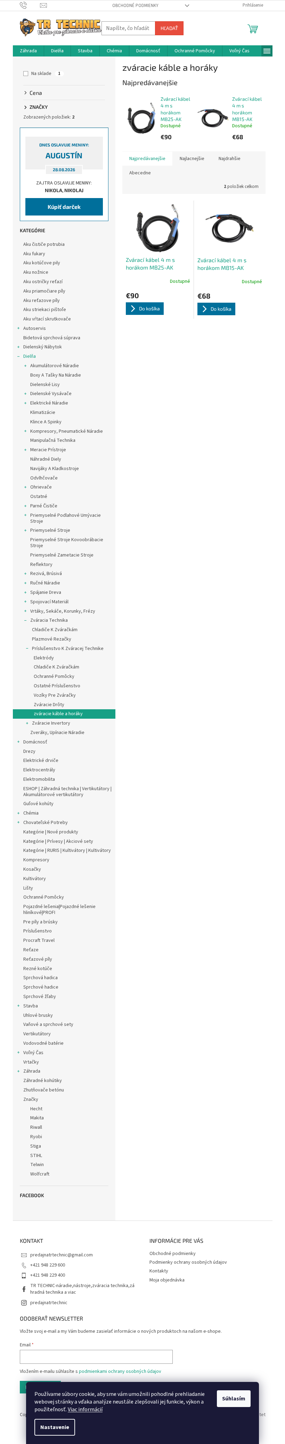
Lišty (28, 888)
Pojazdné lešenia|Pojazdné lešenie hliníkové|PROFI (59, 909)
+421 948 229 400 (47, 1275)
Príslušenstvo (37, 931)
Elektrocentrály (39, 769)
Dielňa (29, 356)
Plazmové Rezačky (51, 639)
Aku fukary (34, 253)
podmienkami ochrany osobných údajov (120, 1371)
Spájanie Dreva (45, 592)
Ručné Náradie (45, 583)
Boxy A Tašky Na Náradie (55, 375)
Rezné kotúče (37, 968)
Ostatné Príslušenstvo (57, 685)
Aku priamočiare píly (44, 291)
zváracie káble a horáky (58, 713)
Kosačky (32, 869)
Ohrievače (41, 487)
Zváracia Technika (49, 620)
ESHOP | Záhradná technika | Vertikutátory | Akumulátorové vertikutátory (67, 791)
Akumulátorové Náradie (54, 365)
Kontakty (158, 1271)
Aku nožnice (35, 272)
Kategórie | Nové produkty (50, 832)
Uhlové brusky (38, 1015)
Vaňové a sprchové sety (48, 1024)
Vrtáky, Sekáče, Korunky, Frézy (62, 611)
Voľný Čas (33, 1052)
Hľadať (169, 28)
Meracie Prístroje (48, 449)
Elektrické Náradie (49, 403)
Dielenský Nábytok (42, 346)
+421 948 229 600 (47, 1265)
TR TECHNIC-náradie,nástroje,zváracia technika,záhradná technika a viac (82, 1289)
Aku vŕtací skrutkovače (47, 319)
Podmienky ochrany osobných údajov (188, 1262)
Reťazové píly (37, 959)
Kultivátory (34, 878)
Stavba (30, 1006)
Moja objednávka (167, 1280)
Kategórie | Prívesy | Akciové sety (58, 841)
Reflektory (41, 564)
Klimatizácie (42, 412)
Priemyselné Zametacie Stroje (61, 555)
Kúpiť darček (64, 206)
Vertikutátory (37, 1033)
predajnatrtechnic (48, 1302)
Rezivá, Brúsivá (46, 573)
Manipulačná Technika (52, 440)
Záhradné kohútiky (42, 1080)
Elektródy (44, 658)
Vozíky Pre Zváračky (55, 695)
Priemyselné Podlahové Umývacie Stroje (65, 518)
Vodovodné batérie (43, 1043)
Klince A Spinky (46, 421)
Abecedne (140, 172)
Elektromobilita (39, 779)
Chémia (31, 813)
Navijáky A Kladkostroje (54, 468)
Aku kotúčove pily (41, 262)
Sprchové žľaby (39, 996)
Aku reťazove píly (41, 300)
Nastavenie (54, 1427)
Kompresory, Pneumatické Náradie (66, 431)
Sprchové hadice (40, 987)
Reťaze (31, 949)
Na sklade (45, 73)
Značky (30, 1099)
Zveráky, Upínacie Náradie (57, 732)
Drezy (29, 751)
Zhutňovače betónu (43, 1090)
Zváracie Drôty (49, 704)
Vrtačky (31, 1062)
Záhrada (31, 1071)
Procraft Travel (39, 940)
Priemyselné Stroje (50, 530)
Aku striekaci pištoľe (44, 309)
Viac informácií (85, 1409)
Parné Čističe (43, 505)
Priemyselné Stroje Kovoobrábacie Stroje (66, 542)
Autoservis (34, 328)
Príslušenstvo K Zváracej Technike (68, 648)
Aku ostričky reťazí (43, 281)
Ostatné (38, 496)
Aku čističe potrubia (44, 244)
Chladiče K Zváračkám (55, 629)
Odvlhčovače (44, 478)
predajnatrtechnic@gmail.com (61, 1255)
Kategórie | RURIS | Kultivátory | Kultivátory (67, 850)
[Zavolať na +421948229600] (30, 5)
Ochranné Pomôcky (54, 676)
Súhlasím (233, 1399)
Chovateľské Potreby (45, 822)
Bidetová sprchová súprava (51, 337)
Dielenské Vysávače (51, 393)
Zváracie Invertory (51, 723)
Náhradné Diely (45, 459)
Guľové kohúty (38, 803)
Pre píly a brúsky (40, 921)
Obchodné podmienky (135, 5)
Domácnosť (35, 742)
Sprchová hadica (40, 977)
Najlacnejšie (192, 158)
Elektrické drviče (40, 760)
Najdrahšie (230, 158)
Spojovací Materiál (49, 601)
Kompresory (36, 859)
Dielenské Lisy (45, 384)
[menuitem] (28, 50)
